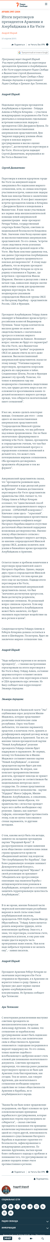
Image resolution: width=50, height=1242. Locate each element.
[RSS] (43, 1206)
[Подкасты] (4, 1213)
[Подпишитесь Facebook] (10, 1206)
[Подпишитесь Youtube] (23, 1206)
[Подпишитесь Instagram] (36, 1206)
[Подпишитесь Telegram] (30, 1206)
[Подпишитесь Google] (4, 1206)
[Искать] (42, 1238)
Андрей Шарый (9, 33)
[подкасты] (19, 1238)
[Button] (18, 45)
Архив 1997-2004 (11, 12)
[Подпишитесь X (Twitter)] (17, 1206)
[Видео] (31, 1238)
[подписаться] (10, 1213)
